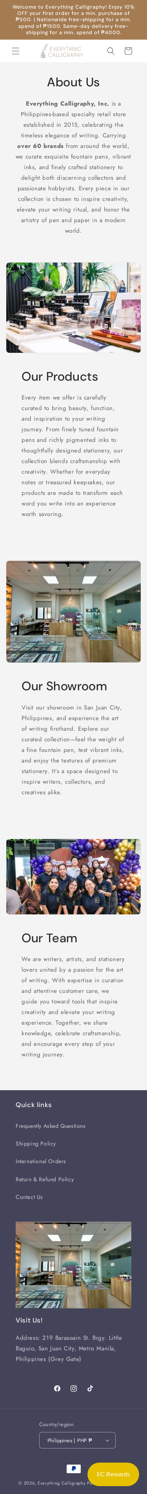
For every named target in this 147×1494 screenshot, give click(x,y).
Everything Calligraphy (61, 1483)
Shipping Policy (36, 1143)
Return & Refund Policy (45, 1179)
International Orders (41, 1161)
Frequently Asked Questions (51, 1126)
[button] (15, 51)
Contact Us (29, 1197)
